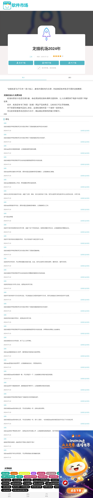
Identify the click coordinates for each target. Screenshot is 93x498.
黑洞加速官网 (36, 487)
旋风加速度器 (24, 473)
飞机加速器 (6, 487)
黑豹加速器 (6, 480)
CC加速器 (27, 483)
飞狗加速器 (17, 480)
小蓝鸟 (19, 477)
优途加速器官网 (30, 477)
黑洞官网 (5, 483)
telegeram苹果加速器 (41, 480)
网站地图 (5, 473)
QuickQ (14, 473)
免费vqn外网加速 (8, 477)
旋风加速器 (54, 477)
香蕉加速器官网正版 (20, 490)
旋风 (33, 473)
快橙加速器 (48, 487)
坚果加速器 (51, 473)
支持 (82, 130)
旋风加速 (41, 473)
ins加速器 (27, 480)
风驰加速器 (43, 477)
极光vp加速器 (38, 483)
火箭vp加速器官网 (52, 483)
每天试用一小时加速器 (21, 487)
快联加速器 (59, 487)
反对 (86, 130)
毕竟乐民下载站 (57, 480)
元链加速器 (6, 490)
